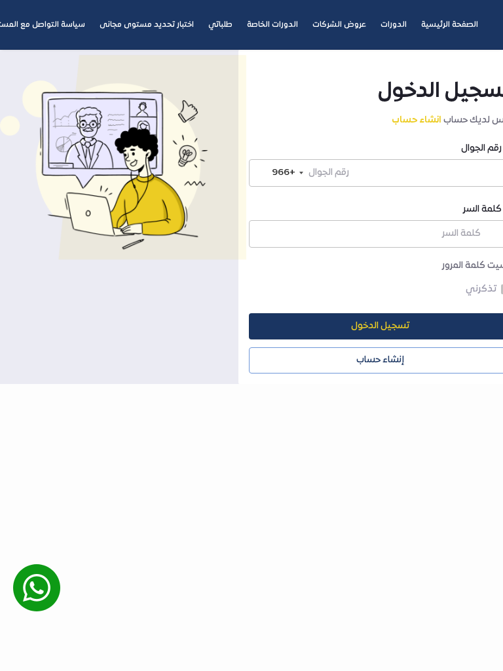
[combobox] (278, 173)
